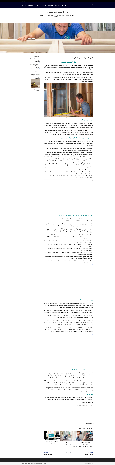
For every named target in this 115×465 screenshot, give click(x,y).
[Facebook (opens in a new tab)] (24, 1)
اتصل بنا (45, 463)
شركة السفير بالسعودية (70, 15)
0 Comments (43, 15)
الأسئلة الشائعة (40, 463)
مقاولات (49, 15)
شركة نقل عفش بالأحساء (35, 75)
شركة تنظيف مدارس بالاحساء (35, 58)
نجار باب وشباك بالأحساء (68, 442)
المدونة (36, 463)
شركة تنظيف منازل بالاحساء (35, 70)
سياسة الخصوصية (27, 463)
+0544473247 (90, 1)
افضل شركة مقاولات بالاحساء (52, 441)
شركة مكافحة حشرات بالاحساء (35, 64)
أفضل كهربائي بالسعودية (85, 442)
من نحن (23, 463)
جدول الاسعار (33, 463)
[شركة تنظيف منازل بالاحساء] (35, 68)
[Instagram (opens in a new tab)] (26, 1)
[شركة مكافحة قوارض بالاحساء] (35, 83)
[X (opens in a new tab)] (22, 1)
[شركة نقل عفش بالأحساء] (35, 74)
